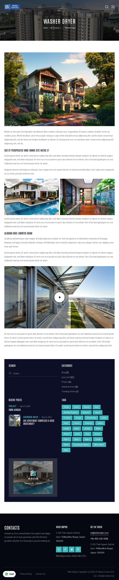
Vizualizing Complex (81, 444)
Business (86, 412)
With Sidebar (99, 444)
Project (65, 381)
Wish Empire (73, 571)
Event (66, 423)
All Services (54, 27)
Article (66, 407)
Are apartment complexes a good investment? (38, 422)
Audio (76, 407)
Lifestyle (87, 428)
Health (66, 428)
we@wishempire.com (99, 532)
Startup (97, 434)
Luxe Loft (66, 377)
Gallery (100, 423)
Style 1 (66, 439)
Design (78, 417)
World (66, 450)
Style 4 (87, 439)
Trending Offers (68, 391)
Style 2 (76, 439)
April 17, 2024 (25, 406)
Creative (67, 417)
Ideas (77, 428)
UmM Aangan (15, 409)
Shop (87, 434)
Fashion (77, 423)
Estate (104, 417)
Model (98, 428)
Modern (67, 434)
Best (96, 407)
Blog (64, 372)
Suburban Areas (68, 386)
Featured (88, 423)
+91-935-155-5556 (99, 538)
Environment (91, 417)
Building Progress (70, 412)
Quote (77, 434)
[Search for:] (33, 373)
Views (66, 444)
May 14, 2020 (46, 417)
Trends (98, 439)
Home (45, 27)
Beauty (86, 407)
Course (97, 412)
